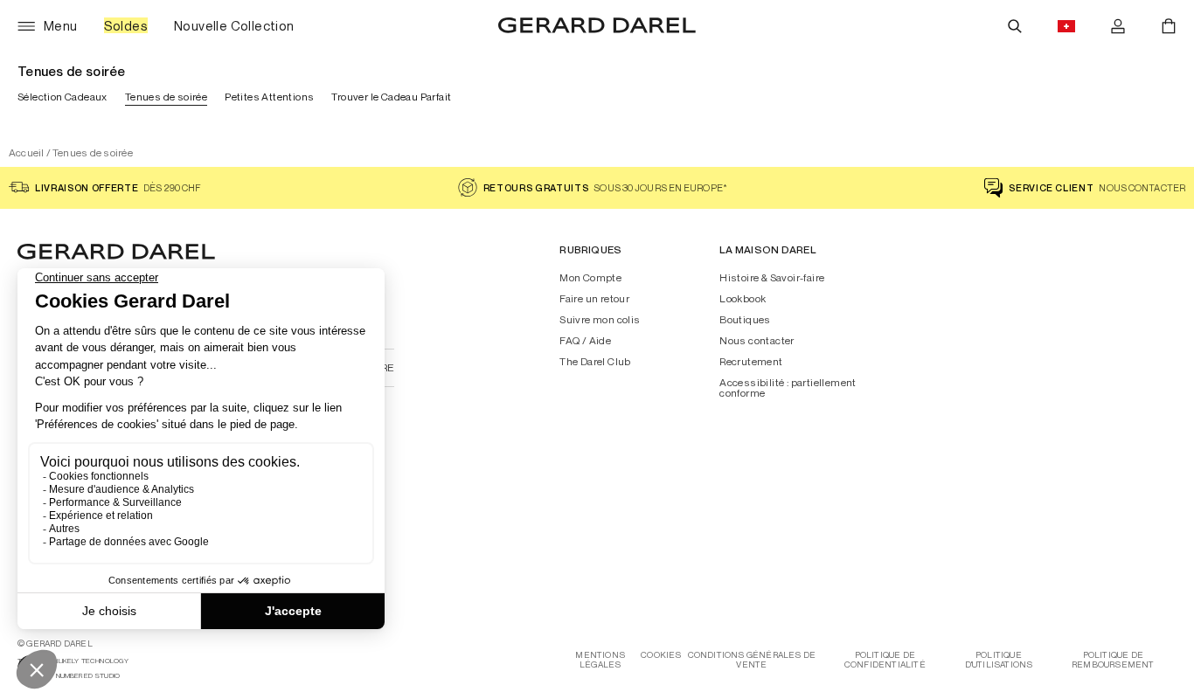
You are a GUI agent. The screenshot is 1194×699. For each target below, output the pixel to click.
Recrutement (750, 361)
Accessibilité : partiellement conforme (788, 387)
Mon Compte (590, 278)
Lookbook (742, 299)
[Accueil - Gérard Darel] (597, 26)
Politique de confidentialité (885, 659)
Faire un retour (594, 299)
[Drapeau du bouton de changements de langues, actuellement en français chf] (1066, 26)
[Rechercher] (1015, 26)
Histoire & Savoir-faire (771, 278)
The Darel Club (595, 361)
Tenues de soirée (166, 96)
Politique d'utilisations (999, 659)
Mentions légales (600, 659)
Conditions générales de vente (752, 659)
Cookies (661, 655)
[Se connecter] (1118, 26)
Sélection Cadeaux (62, 96)
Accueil (27, 152)
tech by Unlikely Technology (72, 661)
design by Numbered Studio (68, 676)
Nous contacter (757, 341)
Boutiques (745, 320)
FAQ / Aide (585, 341)
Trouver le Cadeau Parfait (391, 96)
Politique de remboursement (1113, 659)
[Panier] (1169, 26)
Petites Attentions (269, 96)
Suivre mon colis (599, 320)
